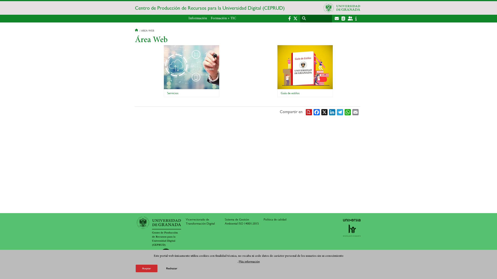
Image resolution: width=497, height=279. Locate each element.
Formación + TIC (223, 18)
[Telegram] (340, 111)
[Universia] (352, 220)
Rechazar (171, 268)
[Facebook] (317, 111)
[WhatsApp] (348, 111)
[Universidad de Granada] (342, 8)
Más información (249, 261)
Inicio (137, 31)
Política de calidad (275, 219)
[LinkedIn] (332, 111)
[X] (324, 111)
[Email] (355, 111)
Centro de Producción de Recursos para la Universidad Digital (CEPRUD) (210, 7)
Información (198, 18)
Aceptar (146, 268)
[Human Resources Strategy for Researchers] (352, 231)
